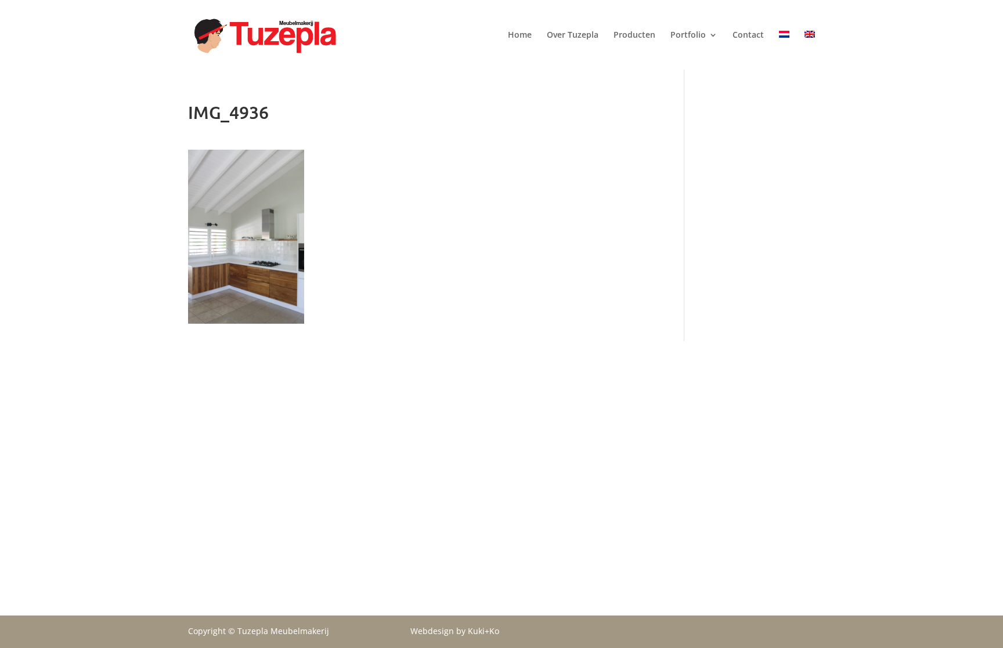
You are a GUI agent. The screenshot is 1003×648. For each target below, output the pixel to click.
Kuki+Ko (483, 630)
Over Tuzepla (572, 35)
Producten (634, 35)
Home (520, 35)
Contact (748, 35)
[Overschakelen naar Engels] (809, 44)
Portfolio (688, 35)
